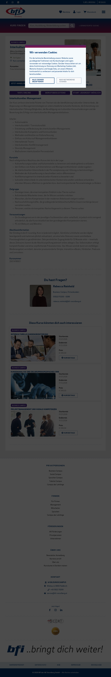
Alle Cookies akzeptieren (38, 81)
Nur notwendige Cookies (67, 81)
